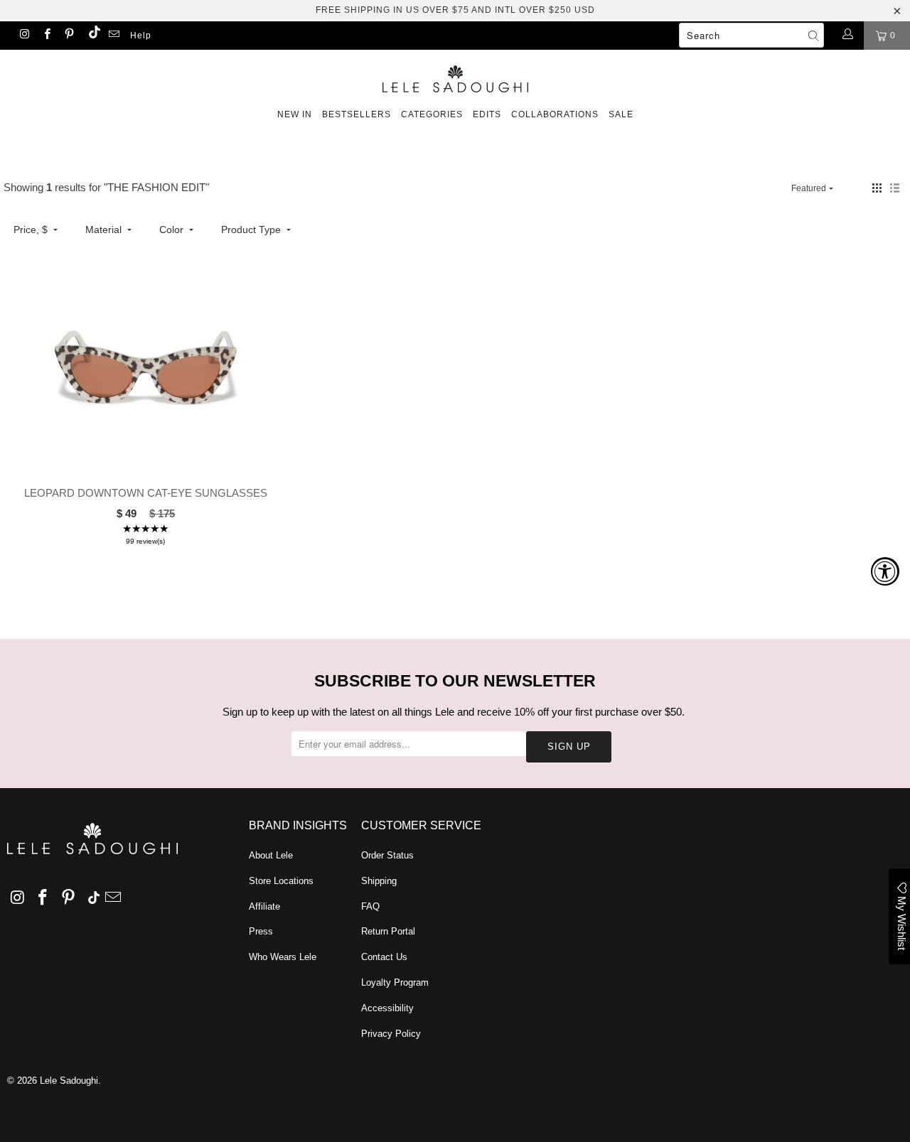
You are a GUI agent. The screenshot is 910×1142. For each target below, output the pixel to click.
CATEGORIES (432, 114)
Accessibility (387, 1008)
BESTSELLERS (356, 114)
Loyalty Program (395, 982)
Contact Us (384, 957)
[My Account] (847, 35)
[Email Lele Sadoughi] (113, 36)
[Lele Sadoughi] (455, 76)
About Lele (271, 855)
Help (140, 36)
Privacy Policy (391, 1033)
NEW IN (294, 114)
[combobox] (751, 35)
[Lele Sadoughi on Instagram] (24, 36)
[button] (876, 188)
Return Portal (388, 931)
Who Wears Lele (282, 957)
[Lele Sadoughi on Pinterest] (69, 36)
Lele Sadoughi (69, 1080)
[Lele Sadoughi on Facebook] (46, 36)
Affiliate (264, 906)
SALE (621, 114)
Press (261, 931)
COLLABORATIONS (555, 114)
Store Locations (281, 881)
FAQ (370, 906)
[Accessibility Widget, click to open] (885, 571)
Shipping (379, 881)
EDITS (487, 114)
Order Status (387, 855)
